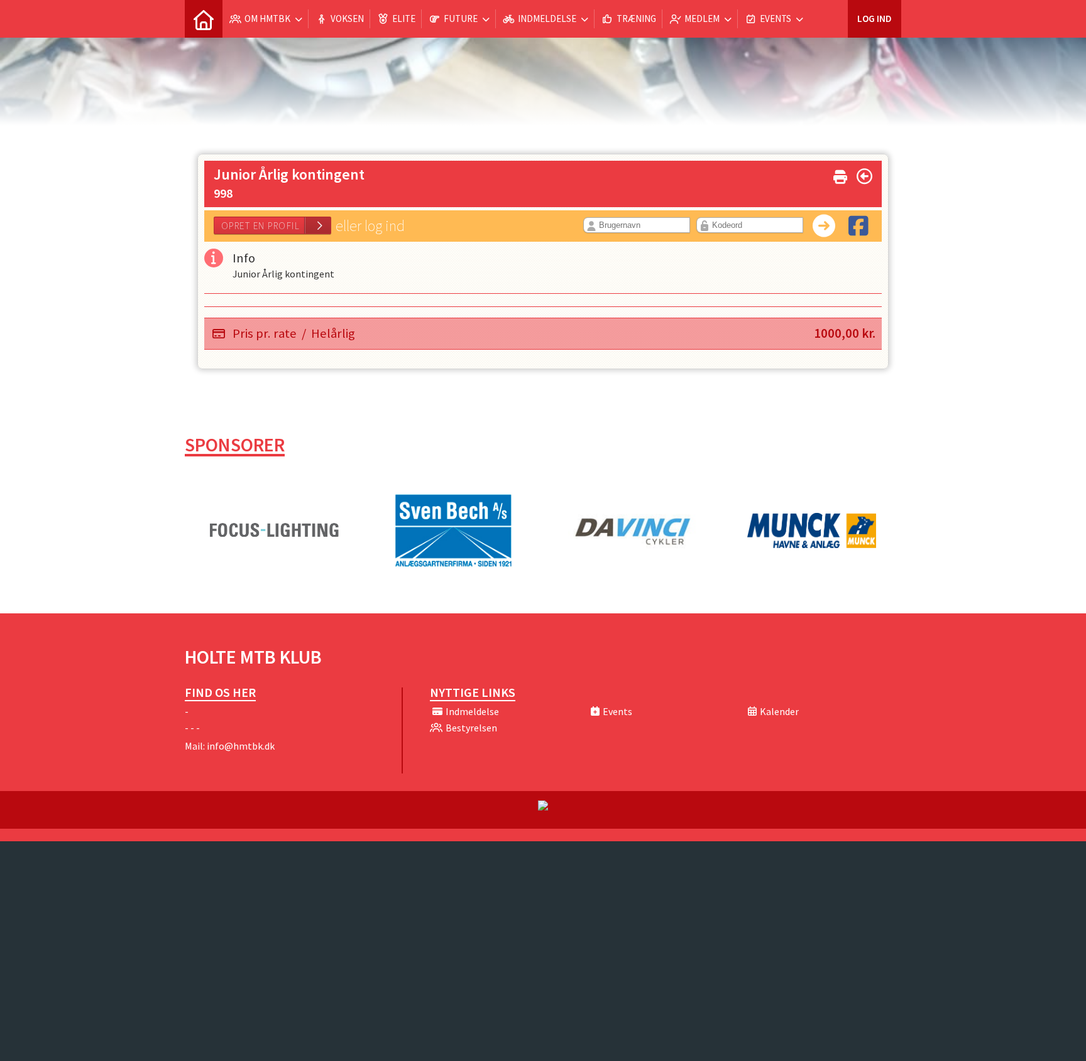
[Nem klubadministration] (543, 806)
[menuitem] (203, 19)
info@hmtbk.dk (241, 746)
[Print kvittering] (840, 174)
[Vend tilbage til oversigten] (864, 176)
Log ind (874, 18)
